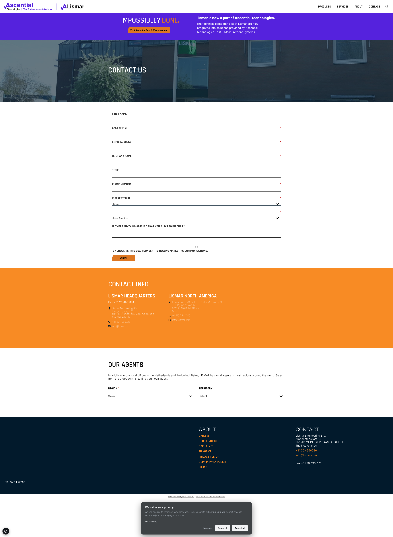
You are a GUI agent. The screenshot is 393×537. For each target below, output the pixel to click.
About (359, 7)
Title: (115, 170)
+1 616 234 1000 (181, 315)
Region (113, 389)
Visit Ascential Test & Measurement (149, 30)
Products (324, 7)
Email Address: (196, 142)
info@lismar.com (121, 326)
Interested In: (196, 198)
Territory (206, 389)
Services (342, 7)
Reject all (222, 528)
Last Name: (196, 128)
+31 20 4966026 (121, 321)
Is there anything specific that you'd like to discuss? (148, 226)
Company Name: (196, 156)
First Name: (119, 114)
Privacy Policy (151, 521)
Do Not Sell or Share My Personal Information (181, 497)
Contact (374, 7)
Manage (207, 528)
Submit (123, 257)
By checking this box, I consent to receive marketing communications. (160, 251)
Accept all (240, 528)
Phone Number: (196, 184)
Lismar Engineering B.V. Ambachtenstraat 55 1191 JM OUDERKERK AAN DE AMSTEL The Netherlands (133, 313)
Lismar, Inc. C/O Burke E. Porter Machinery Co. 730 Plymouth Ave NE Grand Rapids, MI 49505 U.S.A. (198, 306)
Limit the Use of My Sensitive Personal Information (210, 497)
